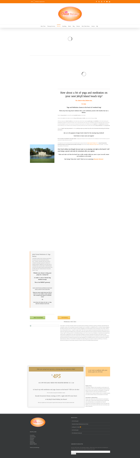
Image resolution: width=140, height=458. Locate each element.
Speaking (32, 441)
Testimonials (32, 442)
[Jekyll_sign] (42, 153)
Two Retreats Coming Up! (77, 433)
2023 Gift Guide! (75, 430)
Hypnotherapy (33, 436)
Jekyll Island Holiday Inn (92, 143)
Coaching (32, 439)
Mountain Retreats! (98, 159)
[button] (97, 26)
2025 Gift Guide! (75, 421)
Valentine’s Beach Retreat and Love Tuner (80, 424)
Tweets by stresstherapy (34, 447)
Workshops (32, 438)
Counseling (32, 435)
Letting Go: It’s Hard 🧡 (76, 427)
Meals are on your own (94, 144)
